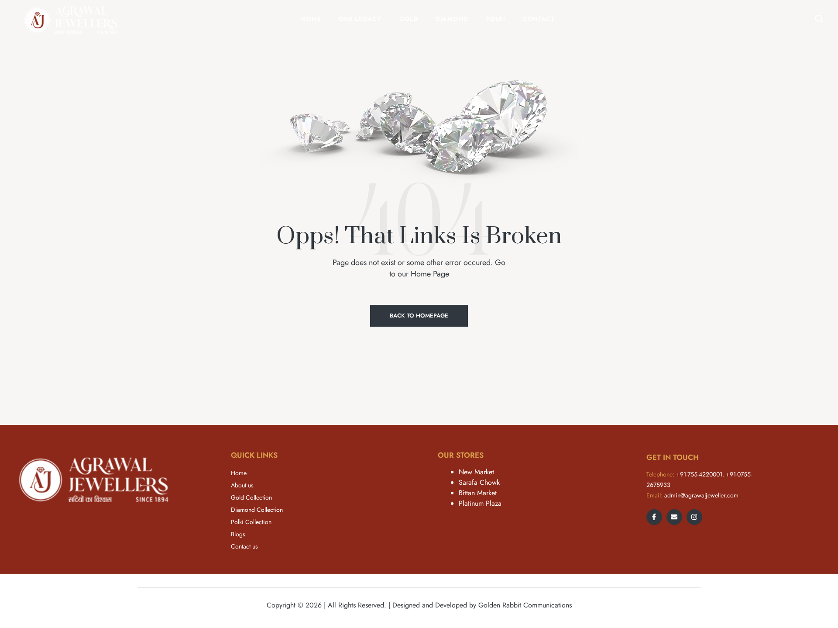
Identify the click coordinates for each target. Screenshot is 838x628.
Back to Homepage (419, 315)
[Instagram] (694, 517)
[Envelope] (674, 517)
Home (239, 473)
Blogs (238, 534)
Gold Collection (251, 497)
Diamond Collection (257, 509)
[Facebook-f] (654, 517)
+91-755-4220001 (699, 474)
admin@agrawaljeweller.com (701, 495)
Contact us (244, 546)
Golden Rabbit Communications (525, 605)
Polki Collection (251, 522)
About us (242, 485)
